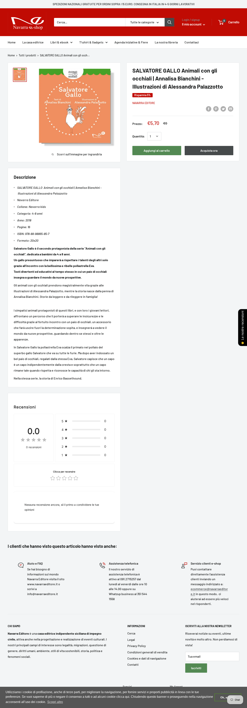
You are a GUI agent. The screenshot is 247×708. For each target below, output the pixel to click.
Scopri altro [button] (55, 702)
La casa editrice (33, 42)
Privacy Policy (136, 646)
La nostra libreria (166, 42)
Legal (131, 639)
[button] (84, 421)
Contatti (133, 664)
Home (12, 42)
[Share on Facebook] (208, 109)
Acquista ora (208, 150)
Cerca (131, 633)
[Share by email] (230, 109)
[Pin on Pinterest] (216, 109)
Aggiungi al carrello (157, 150)
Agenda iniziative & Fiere (131, 42)
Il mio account (192, 24)
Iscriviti (196, 668)
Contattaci (191, 42)
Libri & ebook (59, 42)
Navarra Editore (143, 103)
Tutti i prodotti (27, 55)
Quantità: (138, 136)
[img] (33, 440)
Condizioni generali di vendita (147, 652)
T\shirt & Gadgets (91, 42)
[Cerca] (169, 22)
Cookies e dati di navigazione (146, 658)
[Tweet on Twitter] (223, 109)
